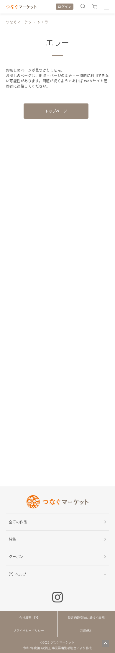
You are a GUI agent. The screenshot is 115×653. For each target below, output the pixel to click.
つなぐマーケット (20, 21)
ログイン (64, 6)
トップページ (56, 110)
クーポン (16, 556)
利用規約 (86, 630)
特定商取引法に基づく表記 (86, 617)
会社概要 (25, 617)
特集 (12, 539)
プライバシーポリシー (28, 630)
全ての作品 (18, 521)
